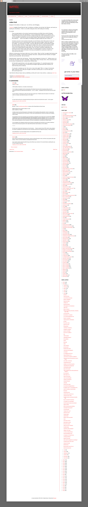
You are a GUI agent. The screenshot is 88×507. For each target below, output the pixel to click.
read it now (54, 72)
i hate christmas (65, 181)
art (63, 126)
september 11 (65, 240)
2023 (64, 487)
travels (64, 252)
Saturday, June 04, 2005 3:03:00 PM (19, 144)
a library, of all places (67, 379)
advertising (65, 122)
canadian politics (66, 136)
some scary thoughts (67, 377)
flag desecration (67, 301)
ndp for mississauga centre (68, 213)
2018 (64, 479)
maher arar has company (68, 425)
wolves (64, 272)
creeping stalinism (67, 436)
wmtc (14, 6)
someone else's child (67, 395)
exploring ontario (66, 163)
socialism (64, 242)
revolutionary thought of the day (68, 235)
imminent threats (67, 381)
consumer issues (66, 143)
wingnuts (64, 270)
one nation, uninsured (68, 360)
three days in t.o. (67, 374)
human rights (65, 178)
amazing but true (67, 392)
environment (65, 160)
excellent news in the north (69, 441)
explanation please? (67, 337)
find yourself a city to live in (69, 446)
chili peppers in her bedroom (69, 305)
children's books (66, 137)
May (65, 291)
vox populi (65, 351)
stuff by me (20, 16)
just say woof (66, 347)
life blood (65, 390)
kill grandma (66, 326)
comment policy (45, 16)
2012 (64, 469)
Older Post (55, 149)
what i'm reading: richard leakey (69, 389)
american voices (67, 412)
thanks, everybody (67, 318)
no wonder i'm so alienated (69, 401)
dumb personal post (67, 447)
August (65, 451)
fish (64, 334)
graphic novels (65, 170)
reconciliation (65, 233)
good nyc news (66, 324)
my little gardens (66, 207)
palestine (64, 220)
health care (65, 174)
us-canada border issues (67, 256)
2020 (64, 482)
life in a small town (66, 196)
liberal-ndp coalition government (69, 195)
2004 (64, 282)
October (65, 454)
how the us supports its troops (68, 177)
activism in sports (66, 119)
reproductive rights (66, 234)
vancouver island (66, 258)
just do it (65, 294)
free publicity (66, 339)
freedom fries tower (67, 348)
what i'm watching (66, 268)
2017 (64, 477)
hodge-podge (66, 414)
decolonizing (65, 150)
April (65, 290)
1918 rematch (66, 335)
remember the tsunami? (68, 407)
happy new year (66, 172)
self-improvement (66, 238)
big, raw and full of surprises (69, 399)
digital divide (65, 153)
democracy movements (67, 151)
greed (65, 340)
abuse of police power (67, 116)
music (64, 206)
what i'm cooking (66, 265)
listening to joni (65, 198)
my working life (65, 209)
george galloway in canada (68, 168)
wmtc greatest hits (12, 16)
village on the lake (67, 430)
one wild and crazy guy (68, 297)
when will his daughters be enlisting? (70, 439)
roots (64, 419)
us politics (64, 254)
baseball (64, 129)
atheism (64, 128)
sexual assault (65, 241)
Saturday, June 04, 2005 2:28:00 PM (19, 101)
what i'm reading (66, 266)
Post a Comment (14, 147)
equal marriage (65, 161)
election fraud (65, 158)
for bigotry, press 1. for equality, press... (71, 387)
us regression (65, 255)
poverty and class (66, 224)
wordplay (64, 273)
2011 (64, 468)
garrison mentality (67, 331)
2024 (64, 488)
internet (64, 185)
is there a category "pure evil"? (68, 188)
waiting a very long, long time (69, 364)
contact (52, 16)
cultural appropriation (67, 146)
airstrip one (66, 302)
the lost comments (66, 247)
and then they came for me (68, 394)
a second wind (66, 409)
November (66, 456)
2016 (64, 476)
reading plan (65, 231)
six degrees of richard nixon (69, 435)
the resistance (66, 373)
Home (33, 149)
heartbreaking (66, 427)
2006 (64, 460)
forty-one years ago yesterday (69, 406)
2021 (64, 484)
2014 (64, 472)
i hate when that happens (68, 350)
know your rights (66, 189)
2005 (64, 283)
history (64, 175)
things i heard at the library (67, 248)
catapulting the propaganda (69, 365)
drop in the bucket (67, 368)
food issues (65, 167)
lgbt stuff (64, 193)
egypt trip (64, 157)
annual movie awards (67, 125)
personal (64, 221)
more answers (66, 345)
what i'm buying (65, 263)
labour (64, 191)
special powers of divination (69, 319)
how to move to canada (34, 16)
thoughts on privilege (66, 249)
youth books (65, 276)
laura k (14, 75)
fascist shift (65, 164)
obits (63, 217)
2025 (64, 490)
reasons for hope (67, 443)
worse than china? (67, 420)
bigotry (64, 132)
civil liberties (65, 140)
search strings (65, 237)
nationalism (65, 212)
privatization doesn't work (67, 226)
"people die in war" (67, 411)
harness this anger (67, 384)
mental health (65, 200)
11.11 (64, 114)
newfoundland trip (66, 216)
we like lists (65, 262)
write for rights (65, 275)
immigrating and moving (67, 182)
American (11, 27)
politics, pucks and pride (68, 417)
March (65, 288)
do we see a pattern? (67, 332)
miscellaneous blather (67, 203)
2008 (64, 463)
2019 (64, 480)
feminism (64, 165)
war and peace (65, 259)
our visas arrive (66, 313)
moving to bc (65, 205)
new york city (65, 214)
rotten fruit (65, 307)
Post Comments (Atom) (18, 151)
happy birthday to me (66, 171)
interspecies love (66, 186)
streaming (64, 245)
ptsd (63, 228)
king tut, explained (67, 299)
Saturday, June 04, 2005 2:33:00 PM (19, 133)
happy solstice (66, 404)
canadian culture (66, 135)
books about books (66, 133)
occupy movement (66, 219)
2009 (64, 464)
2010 (64, 466)
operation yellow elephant (68, 428)
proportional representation (68, 227)
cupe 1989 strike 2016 (67, 147)
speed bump (66, 415)
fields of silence (66, 309)
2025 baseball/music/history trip (68, 115)
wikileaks (64, 269)
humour (64, 179)
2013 (64, 471)
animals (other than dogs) (67, 123)
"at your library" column (67, 112)
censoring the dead (67, 367)
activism (64, 118)
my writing (64, 210)
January (65, 285)
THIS (16, 84)
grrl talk (65, 321)
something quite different (23, 106)
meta (26, 16)
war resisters (65, 261)
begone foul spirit (67, 438)
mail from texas (66, 296)
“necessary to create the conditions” (70, 356)
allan (13, 82)
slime (65, 343)
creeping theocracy (67, 362)
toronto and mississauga (67, 251)
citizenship (65, 139)
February (65, 286)
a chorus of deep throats (68, 431)
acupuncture (65, 121)
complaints (65, 142)
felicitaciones (66, 444)
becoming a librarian (66, 130)
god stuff (65, 342)
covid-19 (64, 144)
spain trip (64, 244)
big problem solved (67, 422)
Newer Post (12, 149)
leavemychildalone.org (68, 433)
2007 (64, 461)
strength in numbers (67, 329)
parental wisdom (67, 304)
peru (63, 223)
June (65, 293)
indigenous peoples (66, 184)
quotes (64, 230)
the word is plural (67, 423)
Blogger (54, 498)
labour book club (66, 192)
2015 (64, 474)
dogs (63, 156)
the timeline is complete (68, 314)
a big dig (65, 382)
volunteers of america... (68, 327)
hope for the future (67, 376)
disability (64, 154)
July (64, 449)
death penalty (65, 149)
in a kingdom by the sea (68, 353)
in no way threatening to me (69, 316)
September (66, 453)
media (64, 199)
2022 (64, 485)
